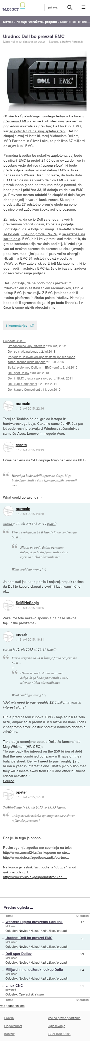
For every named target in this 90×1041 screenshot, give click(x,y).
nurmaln (23, 403)
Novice (23, 930)
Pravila (9, 1018)
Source (8, 780)
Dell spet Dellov (18, 373)
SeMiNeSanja (27, 602)
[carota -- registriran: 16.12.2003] (8, 447)
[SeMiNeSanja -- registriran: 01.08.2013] (8, 605)
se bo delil (12, 233)
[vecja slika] (45, 81)
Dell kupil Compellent (22, 383)
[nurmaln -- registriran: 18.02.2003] (8, 406)
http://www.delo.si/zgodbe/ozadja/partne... (36, 857)
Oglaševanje (56, 1026)
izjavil (51, 523)
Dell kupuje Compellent (24, 389)
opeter (21, 792)
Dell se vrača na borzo (23, 351)
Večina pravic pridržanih (64, 1018)
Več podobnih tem (12, 1005)
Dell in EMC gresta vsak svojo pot (30, 378)
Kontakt (9, 1034)
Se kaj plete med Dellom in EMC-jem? (34, 367)
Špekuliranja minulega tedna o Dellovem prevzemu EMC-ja (44, 118)
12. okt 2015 (26, 42)
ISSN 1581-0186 (59, 1034)
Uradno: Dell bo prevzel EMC (33, 36)
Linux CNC (14, 985)
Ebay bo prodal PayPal (40, 233)
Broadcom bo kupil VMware (26, 346)
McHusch (11, 926)
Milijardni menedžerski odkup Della (34, 969)
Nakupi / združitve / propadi (65, 42)
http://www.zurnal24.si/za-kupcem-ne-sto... (36, 852)
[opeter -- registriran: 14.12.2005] (8, 794)
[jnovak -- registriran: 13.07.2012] (8, 636)
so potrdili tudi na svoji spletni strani (38, 130)
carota (21, 444)
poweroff (11, 990)
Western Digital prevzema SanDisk (34, 921)
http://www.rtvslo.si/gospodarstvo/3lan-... (35, 876)
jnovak (21, 634)
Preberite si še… (14, 341)
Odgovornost (13, 1026)
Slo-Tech (10, 116)
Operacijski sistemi (31, 994)
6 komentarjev (16, 325)
